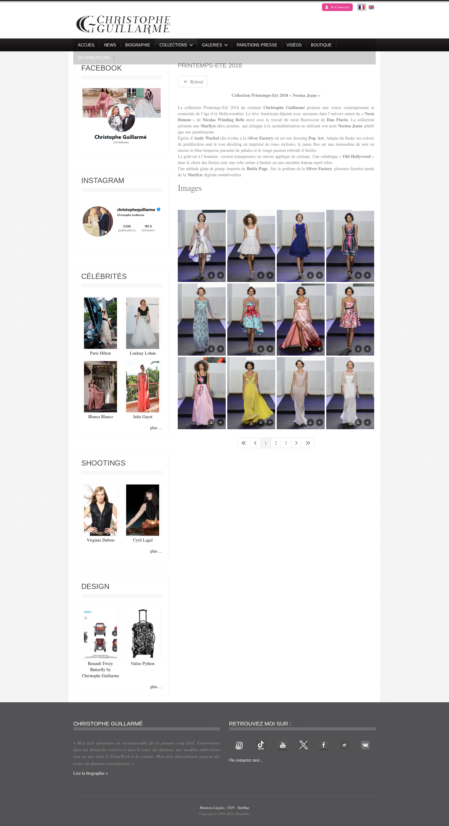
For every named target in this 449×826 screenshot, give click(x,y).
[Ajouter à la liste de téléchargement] (220, 275)
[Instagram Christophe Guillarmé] (121, 222)
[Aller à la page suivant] (296, 443)
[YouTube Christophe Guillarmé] (283, 744)
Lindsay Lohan (143, 353)
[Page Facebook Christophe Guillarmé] (121, 117)
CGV (231, 807)
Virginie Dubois (101, 540)
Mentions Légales (212, 807)
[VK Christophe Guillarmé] (365, 744)
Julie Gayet (142, 416)
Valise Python (143, 663)
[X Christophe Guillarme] (303, 744)
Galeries (212, 45)
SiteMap (243, 807)
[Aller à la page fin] (307, 443)
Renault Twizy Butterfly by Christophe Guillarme (100, 669)
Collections (173, 45)
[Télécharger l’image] (211, 275)
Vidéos (294, 45)
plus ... (156, 427)
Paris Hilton (100, 353)
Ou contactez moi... (246, 760)
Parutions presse (257, 45)
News (110, 45)
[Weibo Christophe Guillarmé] (344, 744)
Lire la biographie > (90, 773)
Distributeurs (94, 58)
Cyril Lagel (143, 540)
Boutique (321, 45)
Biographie (137, 45)
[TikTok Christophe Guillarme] (261, 744)
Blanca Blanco (100, 416)
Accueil (86, 45)
